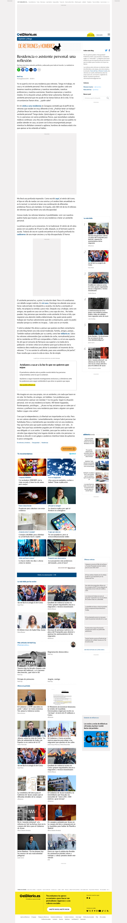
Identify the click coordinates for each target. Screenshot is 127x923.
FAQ (97, 917)
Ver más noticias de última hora (94, 649)
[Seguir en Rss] (107, 911)
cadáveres (21, 234)
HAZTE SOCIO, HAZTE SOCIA (59, 909)
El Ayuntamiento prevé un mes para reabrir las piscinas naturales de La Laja (96, 618)
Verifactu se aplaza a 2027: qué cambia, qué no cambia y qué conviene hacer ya (89, 476)
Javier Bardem (49, 2)
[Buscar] (108, 98)
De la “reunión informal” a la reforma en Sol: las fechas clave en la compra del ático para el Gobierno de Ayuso (31, 825)
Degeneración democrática (58, 652)
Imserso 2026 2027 (46, 889)
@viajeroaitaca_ (24, 645)
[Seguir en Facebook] (92, 911)
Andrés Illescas (52, 609)
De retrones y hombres (23, 442)
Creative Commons (69, 917)
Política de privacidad (88, 917)
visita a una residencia (31, 106)
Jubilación (84, 2)
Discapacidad (35, 442)
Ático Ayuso (42, 2)
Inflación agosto (78, 2)
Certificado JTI (75, 919)
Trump (38, 2)
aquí (57, 198)
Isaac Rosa (20, 605)
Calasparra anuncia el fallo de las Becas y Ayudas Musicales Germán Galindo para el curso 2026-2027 (96, 565)
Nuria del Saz (93, 71)
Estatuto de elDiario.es (91, 717)
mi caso (45, 303)
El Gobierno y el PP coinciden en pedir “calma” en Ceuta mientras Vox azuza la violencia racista (30, 709)
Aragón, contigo (54, 679)
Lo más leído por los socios (26, 582)
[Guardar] (39, 69)
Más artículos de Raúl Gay (26, 643)
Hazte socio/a (90, 35)
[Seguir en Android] (87, 898)
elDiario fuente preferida (74, 889)
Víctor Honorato (22, 744)
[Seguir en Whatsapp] (105, 911)
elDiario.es (50, 638)
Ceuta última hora (32, 2)
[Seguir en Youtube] (100, 911)
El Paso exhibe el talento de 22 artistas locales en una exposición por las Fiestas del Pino (95, 576)
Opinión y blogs (25, 38)
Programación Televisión (94, 889)
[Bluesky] (27, 69)
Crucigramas (39, 889)
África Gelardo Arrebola (23, 830)
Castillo (59, 889)
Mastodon (83, 919)
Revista (61, 919)
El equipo (34, 917)
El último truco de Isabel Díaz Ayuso (31, 630)
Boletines (67, 919)
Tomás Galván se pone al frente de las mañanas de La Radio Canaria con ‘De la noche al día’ (95, 640)
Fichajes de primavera (25, 679)
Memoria (67, 889)
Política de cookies (46, 919)
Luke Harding (91, 319)
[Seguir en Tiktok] (103, 911)
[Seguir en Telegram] (94, 911)
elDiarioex (50, 717)
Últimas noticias (89, 559)
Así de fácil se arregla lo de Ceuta (30, 602)
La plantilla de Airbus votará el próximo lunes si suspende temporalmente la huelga (96, 608)
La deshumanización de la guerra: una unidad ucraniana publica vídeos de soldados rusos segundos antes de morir (98, 313)
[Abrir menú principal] (109, 34)
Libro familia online (84, 889)
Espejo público (56, 2)
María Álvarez (21, 632)
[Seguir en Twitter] (90, 911)
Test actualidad (103, 889)
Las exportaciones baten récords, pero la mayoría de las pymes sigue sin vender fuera (89, 487)
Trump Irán (62, 2)
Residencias (45, 442)
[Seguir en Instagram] (97, 911)
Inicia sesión (100, 35)
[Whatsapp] (18, 69)
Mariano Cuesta (103, 71)
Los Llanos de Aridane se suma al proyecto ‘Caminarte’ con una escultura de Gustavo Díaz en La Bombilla (96, 597)
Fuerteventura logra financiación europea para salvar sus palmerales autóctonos (95, 629)
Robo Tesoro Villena (31, 889)
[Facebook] (22, 69)
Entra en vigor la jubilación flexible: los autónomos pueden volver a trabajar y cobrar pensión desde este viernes (61, 854)
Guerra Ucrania (103, 2)
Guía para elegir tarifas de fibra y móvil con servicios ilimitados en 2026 (89, 441)
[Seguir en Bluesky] (87, 911)
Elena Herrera (21, 713)
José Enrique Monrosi (54, 744)
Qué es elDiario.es (25, 917)
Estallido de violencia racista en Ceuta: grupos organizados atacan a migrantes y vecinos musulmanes (61, 604)
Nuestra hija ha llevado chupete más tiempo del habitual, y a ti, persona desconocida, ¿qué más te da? (31, 670)
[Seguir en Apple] (89, 898)
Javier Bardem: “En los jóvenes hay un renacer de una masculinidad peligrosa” (30, 853)
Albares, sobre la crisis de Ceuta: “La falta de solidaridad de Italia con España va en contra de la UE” (31, 740)
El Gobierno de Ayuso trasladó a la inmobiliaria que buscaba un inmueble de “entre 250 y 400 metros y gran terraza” (61, 796)
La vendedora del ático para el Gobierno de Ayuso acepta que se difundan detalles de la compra (30, 795)
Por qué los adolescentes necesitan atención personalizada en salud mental (89, 453)
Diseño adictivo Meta (69, 2)
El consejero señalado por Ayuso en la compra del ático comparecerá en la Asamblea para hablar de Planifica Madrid (62, 825)
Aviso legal (78, 917)
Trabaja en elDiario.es (43, 917)
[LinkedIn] (35, 69)
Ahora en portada (23, 686)
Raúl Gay (20, 76)
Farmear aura (54, 889)
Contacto (55, 919)
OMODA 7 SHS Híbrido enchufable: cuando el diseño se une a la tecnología (89, 464)
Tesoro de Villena (96, 2)
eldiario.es (65, 333)
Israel (108, 2)
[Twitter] (31, 69)
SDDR (63, 889)
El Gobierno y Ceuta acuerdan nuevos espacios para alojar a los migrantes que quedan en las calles (61, 740)
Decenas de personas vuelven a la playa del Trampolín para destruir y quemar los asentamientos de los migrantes (61, 633)
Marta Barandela (65, 744)
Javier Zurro (20, 858)
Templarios (89, 2)
